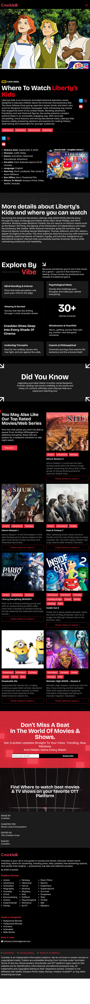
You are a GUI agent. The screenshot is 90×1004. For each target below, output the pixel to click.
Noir (24, 894)
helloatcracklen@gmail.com (17, 941)
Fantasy (73, 454)
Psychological (29, 900)
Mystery (26, 891)
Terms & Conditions (50, 953)
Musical (26, 888)
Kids (60, 603)
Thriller (73, 526)
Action (51, 454)
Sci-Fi (24, 905)
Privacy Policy (27, 953)
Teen (42, 897)
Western (44, 905)
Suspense (45, 894)
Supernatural (47, 888)
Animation (20, 130)
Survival (44, 891)
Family (77, 599)
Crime (5, 677)
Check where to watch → (67, 478)
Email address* (35, 756)
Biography (8, 888)
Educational (34, 130)
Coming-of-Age (54, 599)
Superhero (45, 885)
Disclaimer (8, 953)
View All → (9, 448)
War (42, 902)
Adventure (8, 130)
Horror (25, 885)
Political (26, 897)
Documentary (10, 897)
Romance (26, 902)
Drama (68, 599)
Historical (47, 130)
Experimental (10, 902)
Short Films (46, 880)
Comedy (77, 595)
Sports (44, 883)
